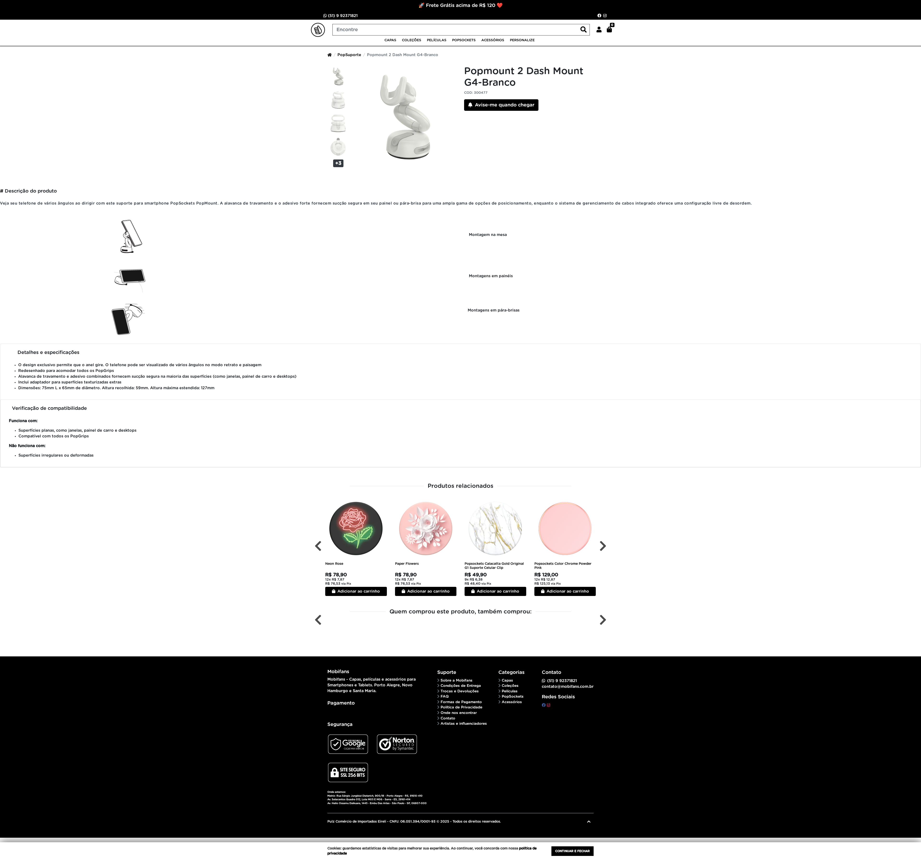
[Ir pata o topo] (589, 821)
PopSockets (464, 40)
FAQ (445, 696)
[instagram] (548, 705)
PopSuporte (349, 55)
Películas (436, 40)
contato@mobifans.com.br (568, 687)
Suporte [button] (446, 672)
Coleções (411, 40)
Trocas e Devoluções (460, 691)
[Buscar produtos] (584, 30)
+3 (338, 163)
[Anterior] (318, 546)
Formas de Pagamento (461, 702)
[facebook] (544, 705)
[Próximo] (602, 546)
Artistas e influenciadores (464, 723)
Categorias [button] (511, 672)
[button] (599, 29)
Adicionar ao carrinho (358, 591)
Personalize (522, 40)
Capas (390, 40)
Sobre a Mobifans (456, 680)
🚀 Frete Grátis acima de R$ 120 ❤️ (461, 5)
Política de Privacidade (461, 707)
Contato (448, 718)
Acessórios (492, 40)
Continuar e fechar (572, 851)
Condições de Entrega (461, 686)
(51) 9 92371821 (342, 16)
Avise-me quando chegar (503, 105)
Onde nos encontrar (459, 713)
